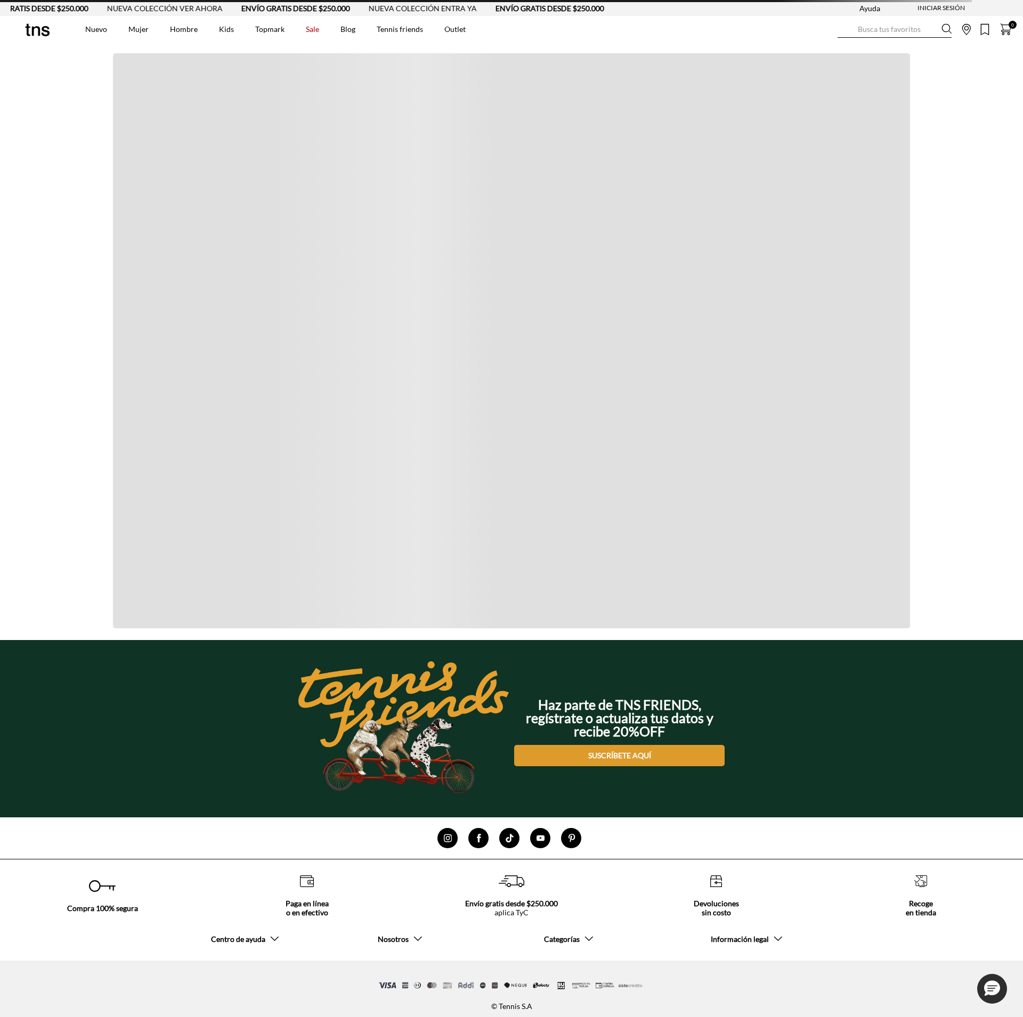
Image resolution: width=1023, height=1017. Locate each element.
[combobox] (895, 29)
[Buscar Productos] (846, 29)
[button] (992, 989)
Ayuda (869, 8)
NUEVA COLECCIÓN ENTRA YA (400, 8)
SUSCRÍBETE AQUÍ (619, 755)
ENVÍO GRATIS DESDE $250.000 (273, 8)
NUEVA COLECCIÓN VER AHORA (142, 8)
